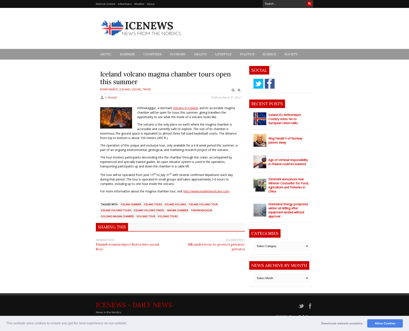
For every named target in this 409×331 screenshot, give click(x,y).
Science (269, 54)
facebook (270, 84)
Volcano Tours (168, 216)
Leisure (136, 89)
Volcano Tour (146, 216)
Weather (139, 4)
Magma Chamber (177, 210)
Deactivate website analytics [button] (342, 323)
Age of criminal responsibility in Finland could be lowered (288, 162)
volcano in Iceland (185, 108)
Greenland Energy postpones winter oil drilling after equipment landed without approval (288, 210)
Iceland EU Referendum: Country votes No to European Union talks (284, 119)
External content (105, 4)
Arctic (105, 54)
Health (200, 54)
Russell (112, 97)
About (150, 4)
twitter (258, 84)
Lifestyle (223, 54)
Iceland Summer (131, 204)
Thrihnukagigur (201, 210)
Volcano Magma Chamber (117, 216)
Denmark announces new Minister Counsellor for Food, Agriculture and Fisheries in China (288, 185)
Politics (247, 54)
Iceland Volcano (175, 204)
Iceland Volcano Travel (149, 210)
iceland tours (153, 204)
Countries (152, 54)
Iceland (125, 89)
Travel (147, 89)
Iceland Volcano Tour (203, 204)
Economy (178, 54)
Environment (109, 89)
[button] (128, 323)
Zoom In (239, 90)
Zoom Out (233, 90)
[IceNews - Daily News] (141, 37)
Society (291, 54)
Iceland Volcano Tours (116, 210)
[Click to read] (259, 118)
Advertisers (125, 4)
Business (127, 54)
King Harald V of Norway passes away (285, 140)
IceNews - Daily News (134, 305)
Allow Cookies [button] (385, 323)
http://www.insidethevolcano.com (206, 191)
